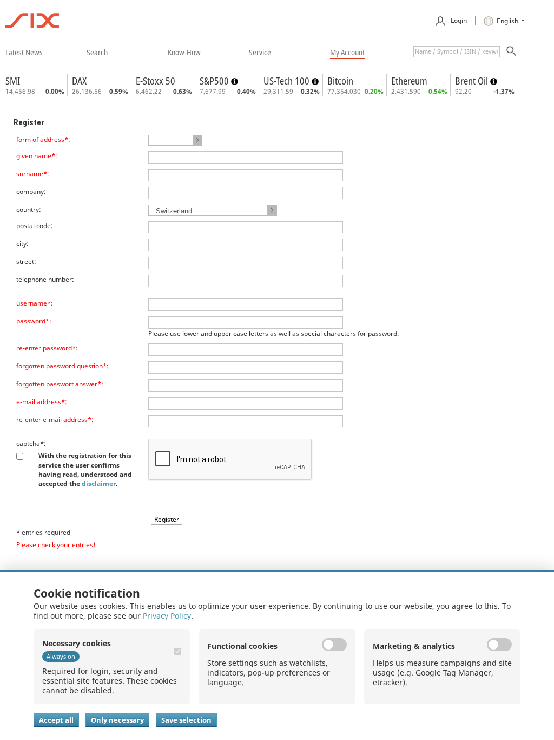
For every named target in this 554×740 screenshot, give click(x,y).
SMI (12, 80)
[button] (175, 140)
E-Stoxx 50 (155, 80)
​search (97, 52)
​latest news (24, 52)
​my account (347, 52)
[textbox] (456, 51)
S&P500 (215, 80)
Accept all (56, 720)
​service (260, 52)
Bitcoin (340, 80)
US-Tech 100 (287, 80)
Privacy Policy (167, 616)
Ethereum (409, 80)
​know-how (184, 52)
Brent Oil (472, 80)
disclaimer (99, 483)
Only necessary (117, 720)
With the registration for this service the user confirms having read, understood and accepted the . (85, 469)
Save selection (186, 720)
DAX (79, 80)
